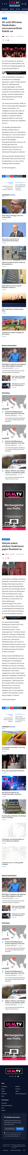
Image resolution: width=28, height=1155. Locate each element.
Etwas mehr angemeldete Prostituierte (13, 771)
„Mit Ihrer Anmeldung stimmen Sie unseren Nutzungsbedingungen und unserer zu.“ (13, 1134)
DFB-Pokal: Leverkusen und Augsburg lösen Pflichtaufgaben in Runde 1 (14, 365)
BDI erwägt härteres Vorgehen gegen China (12, 310)
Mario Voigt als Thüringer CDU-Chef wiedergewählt (12, 216)
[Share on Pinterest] (8, 40)
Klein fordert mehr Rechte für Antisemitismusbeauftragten (10, 240)
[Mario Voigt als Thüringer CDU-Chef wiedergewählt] (14, 206)
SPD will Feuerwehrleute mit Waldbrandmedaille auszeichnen (11, 793)
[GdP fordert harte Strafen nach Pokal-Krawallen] (6, 386)
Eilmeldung (4, 9)
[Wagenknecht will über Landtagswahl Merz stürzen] (14, 323)
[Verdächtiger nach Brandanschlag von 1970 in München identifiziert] (14, 830)
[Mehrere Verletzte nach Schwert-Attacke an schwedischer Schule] (14, 461)
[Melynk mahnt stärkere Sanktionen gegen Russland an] (14, 568)
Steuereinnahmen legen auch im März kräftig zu (8, 719)
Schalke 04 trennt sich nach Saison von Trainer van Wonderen (7, 187)
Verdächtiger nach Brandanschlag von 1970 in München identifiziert (13, 840)
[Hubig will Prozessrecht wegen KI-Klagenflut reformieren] (14, 276)
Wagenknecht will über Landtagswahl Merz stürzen (13, 333)
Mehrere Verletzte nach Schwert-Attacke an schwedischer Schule (15, 471)
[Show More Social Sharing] (11, 40)
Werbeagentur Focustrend (19, 1146)
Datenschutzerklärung (13, 1136)
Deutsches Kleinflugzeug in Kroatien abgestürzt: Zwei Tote (14, 412)
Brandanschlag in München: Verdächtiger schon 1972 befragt (14, 816)
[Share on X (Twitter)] (5, 40)
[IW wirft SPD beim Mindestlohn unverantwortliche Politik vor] (14, 50)
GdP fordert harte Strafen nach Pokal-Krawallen (18, 384)
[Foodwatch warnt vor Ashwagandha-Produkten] (14, 853)
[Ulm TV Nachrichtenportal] (14, 3)
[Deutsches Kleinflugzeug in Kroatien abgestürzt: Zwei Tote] (14, 402)
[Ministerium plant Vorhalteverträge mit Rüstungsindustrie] (14, 253)
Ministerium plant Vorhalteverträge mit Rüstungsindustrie (13, 263)
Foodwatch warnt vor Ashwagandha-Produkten (13, 863)
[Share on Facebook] (3, 40)
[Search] (23, 4)
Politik (18, 9)
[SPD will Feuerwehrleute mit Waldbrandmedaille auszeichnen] (14, 783)
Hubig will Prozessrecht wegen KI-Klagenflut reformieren (12, 286)
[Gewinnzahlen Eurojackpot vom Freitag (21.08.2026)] (14, 738)
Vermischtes (6, 539)
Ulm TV (7, 36)
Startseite (4, 12)
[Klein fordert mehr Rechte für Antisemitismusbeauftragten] (14, 230)
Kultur (12, 9)
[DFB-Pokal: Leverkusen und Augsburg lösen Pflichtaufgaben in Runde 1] (14, 355)
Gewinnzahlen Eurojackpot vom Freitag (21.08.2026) (13, 748)
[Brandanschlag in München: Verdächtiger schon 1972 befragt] (14, 806)
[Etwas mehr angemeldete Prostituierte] (14, 761)
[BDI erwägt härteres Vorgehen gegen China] (14, 300)
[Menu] (25, 4)
